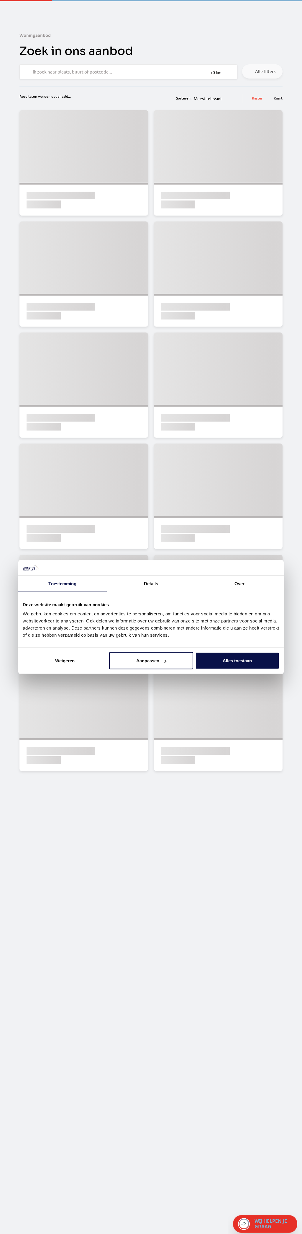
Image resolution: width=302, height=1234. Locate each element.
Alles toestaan (237, 660)
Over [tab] (239, 583)
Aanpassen (147, 660)
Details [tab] (151, 583)
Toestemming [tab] (62, 583)
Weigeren (65, 660)
